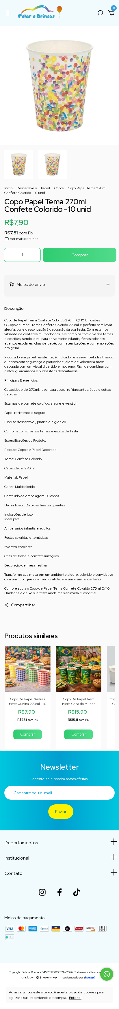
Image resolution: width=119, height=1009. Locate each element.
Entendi (75, 997)
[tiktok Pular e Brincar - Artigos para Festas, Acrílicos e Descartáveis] (76, 892)
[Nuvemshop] (39, 978)
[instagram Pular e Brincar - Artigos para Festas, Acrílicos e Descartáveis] (42, 892)
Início (8, 188)
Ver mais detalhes (23, 238)
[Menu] (8, 13)
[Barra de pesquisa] (100, 13)
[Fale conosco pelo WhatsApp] (106, 974)
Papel (45, 188)
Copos (59, 188)
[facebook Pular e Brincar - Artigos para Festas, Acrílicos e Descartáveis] (59, 892)
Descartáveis (27, 188)
